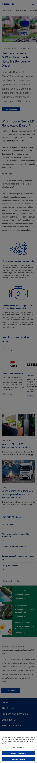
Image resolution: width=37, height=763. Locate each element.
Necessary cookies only (18, 753)
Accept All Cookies (18, 759)
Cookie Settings (18, 747)
